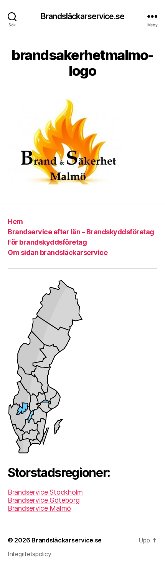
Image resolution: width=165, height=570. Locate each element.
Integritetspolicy (29, 554)
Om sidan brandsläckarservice (57, 252)
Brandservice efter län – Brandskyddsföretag (81, 232)
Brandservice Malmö (39, 508)
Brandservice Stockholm (45, 492)
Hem (15, 221)
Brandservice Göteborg (43, 500)
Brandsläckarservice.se (82, 16)
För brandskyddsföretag (47, 242)
